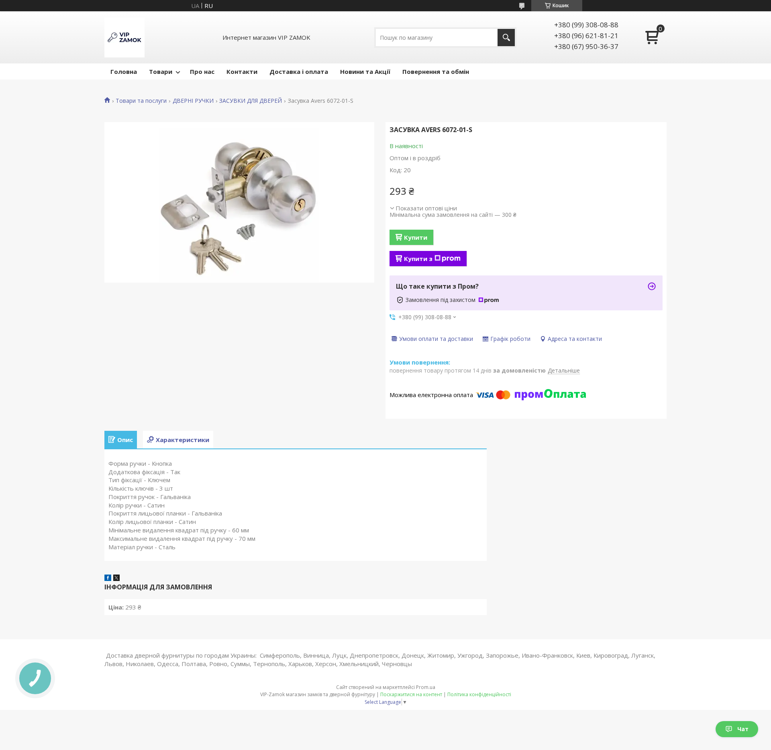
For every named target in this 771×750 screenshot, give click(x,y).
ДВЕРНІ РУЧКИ (193, 100)
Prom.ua (425, 687)
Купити (415, 237)
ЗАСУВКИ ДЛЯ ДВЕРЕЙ (250, 100)
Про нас (202, 71)
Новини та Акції (365, 71)
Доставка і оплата (298, 71)
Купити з (418, 259)
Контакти (241, 71)
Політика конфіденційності (479, 694)
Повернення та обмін (435, 71)
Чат (743, 729)
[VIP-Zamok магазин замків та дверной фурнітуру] (124, 37)
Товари (160, 71)
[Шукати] (506, 37)
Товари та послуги (141, 100)
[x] (116, 579)
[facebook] (107, 579)
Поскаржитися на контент (411, 694)
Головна (123, 71)
